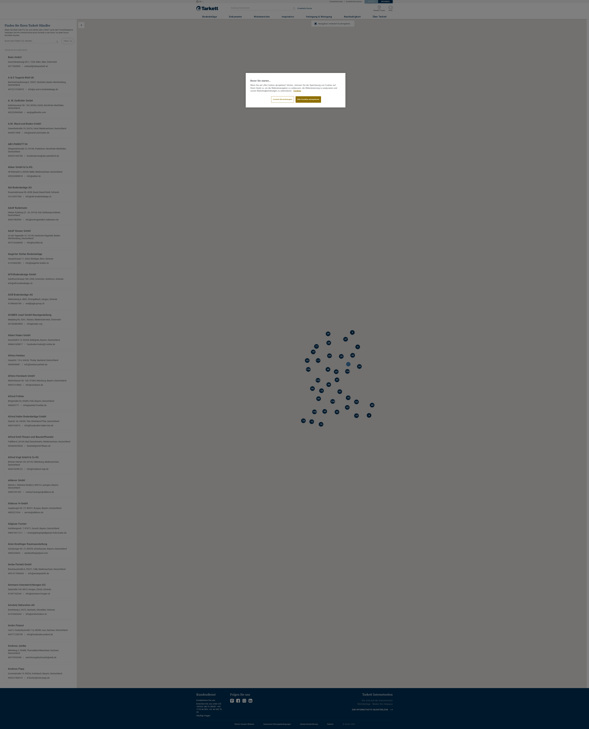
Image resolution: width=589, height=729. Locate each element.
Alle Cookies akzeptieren (308, 99)
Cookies (297, 91)
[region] (295, 90)
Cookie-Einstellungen (282, 99)
